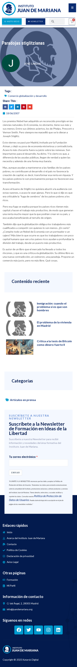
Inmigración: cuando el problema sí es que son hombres (52, 307)
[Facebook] (18, 630)
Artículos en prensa (23, 399)
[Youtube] (38, 630)
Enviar (15, 472)
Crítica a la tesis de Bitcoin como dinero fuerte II (54, 342)
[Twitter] (28, 630)
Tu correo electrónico (22, 457)
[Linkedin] (58, 630)
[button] (5, 106)
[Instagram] (48, 630)
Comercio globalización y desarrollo (27, 95)
